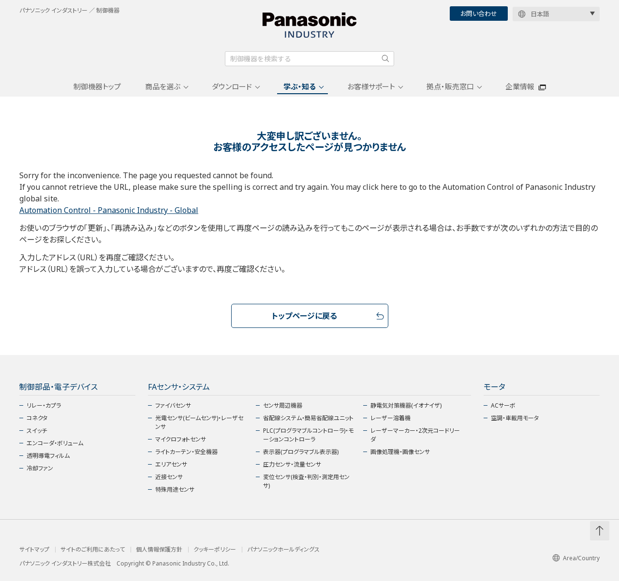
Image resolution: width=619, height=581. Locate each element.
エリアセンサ (171, 464)
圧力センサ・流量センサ (292, 464)
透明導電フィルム (48, 456)
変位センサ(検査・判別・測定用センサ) (306, 481)
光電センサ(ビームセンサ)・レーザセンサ (199, 422)
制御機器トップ (97, 86)
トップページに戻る (304, 316)
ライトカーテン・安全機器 (186, 452)
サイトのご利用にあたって (92, 550)
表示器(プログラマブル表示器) (301, 452)
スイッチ (37, 430)
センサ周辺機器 (282, 405)
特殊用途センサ (174, 489)
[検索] (385, 58)
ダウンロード (232, 86)
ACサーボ (503, 405)
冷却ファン (40, 468)
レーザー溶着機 (390, 418)
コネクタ (37, 418)
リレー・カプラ (44, 405)
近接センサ (169, 477)
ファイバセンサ (173, 405)
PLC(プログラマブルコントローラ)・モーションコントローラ (308, 434)
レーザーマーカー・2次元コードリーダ (415, 434)
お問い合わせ (478, 13)
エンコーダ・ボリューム (55, 443)
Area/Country (581, 558)
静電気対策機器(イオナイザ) (406, 405)
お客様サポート (371, 86)
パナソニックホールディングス (283, 550)
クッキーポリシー (214, 550)
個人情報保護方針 (159, 550)
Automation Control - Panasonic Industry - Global (108, 210)
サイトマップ (34, 550)
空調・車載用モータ (515, 418)
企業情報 (519, 86)
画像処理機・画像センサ (400, 452)
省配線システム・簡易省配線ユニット (308, 418)
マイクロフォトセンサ (180, 439)
